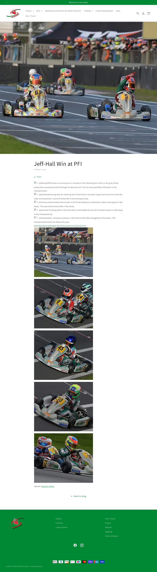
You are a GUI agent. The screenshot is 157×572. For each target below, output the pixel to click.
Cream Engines (61, 527)
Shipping (108, 531)
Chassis (59, 519)
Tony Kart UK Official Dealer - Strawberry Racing (26, 566)
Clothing (59, 523)
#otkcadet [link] (51, 225)
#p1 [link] (58, 225)
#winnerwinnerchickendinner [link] (73, 225)
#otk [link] (36, 225)
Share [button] (39, 177)
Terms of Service (111, 536)
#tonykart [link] (42, 225)
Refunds (108, 527)
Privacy (108, 523)
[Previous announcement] (7, 2)
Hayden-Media (47, 486)
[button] (29, 10)
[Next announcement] (150, 2)
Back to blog (80, 496)
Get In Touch (110, 519)
